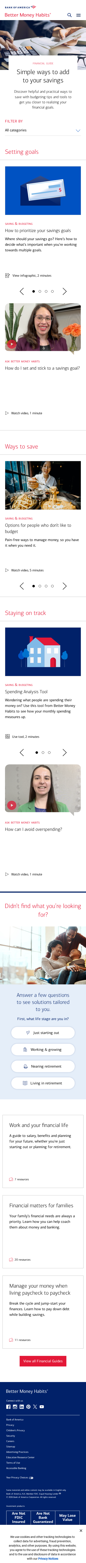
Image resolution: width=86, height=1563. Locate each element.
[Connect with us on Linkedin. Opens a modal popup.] (22, 1407)
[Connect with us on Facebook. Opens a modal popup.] (8, 1407)
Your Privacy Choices (17, 1477)
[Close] (81, 1530)
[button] (21, 291)
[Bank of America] (20, 7)
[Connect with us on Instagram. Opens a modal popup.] (15, 1407)
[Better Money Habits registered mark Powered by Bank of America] (43, 1391)
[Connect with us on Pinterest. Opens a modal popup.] (28, 1407)
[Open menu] (77, 15)
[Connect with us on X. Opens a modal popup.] (35, 1407)
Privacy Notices (48, 1558)
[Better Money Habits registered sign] (28, 15)
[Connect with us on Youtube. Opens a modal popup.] (42, 1407)
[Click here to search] (69, 15)
